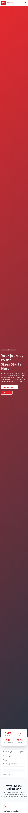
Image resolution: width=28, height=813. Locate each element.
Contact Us (7, 392)
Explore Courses (8, 387)
